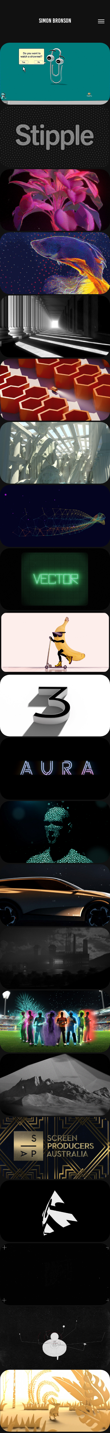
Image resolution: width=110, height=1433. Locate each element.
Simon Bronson (55, 20)
